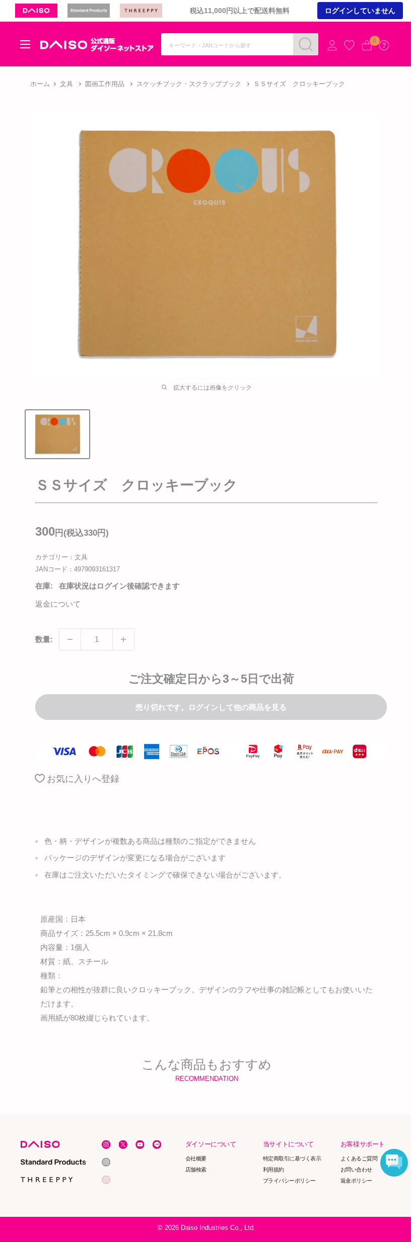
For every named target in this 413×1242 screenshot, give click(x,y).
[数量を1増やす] (123, 639)
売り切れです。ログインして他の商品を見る (211, 707)
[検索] (305, 44)
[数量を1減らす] (70, 639)
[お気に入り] (349, 45)
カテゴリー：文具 (61, 557)
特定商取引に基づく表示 (292, 1158)
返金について (58, 604)
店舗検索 (195, 1169)
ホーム (40, 84)
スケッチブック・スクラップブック (188, 84)
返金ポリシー (356, 1181)
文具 (66, 84)
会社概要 (195, 1158)
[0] (367, 45)
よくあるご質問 (359, 1158)
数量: (44, 639)
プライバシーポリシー (289, 1181)
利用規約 (273, 1169)
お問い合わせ (356, 1169)
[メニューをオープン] (25, 44)
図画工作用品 (104, 84)
